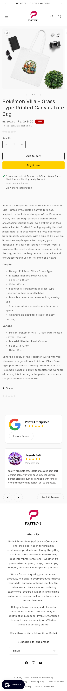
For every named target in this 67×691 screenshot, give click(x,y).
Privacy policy (38, 682)
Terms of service (56, 682)
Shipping (6, 126)
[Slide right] (40, 94)
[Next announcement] (61, 3)
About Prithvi (49, 633)
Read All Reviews (50, 497)
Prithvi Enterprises (37, 422)
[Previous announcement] (6, 3)
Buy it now (33, 165)
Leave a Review (21, 436)
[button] (6, 16)
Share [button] (9, 388)
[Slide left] (26, 94)
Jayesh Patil (33, 455)
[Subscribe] (54, 650)
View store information (19, 187)
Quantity (6, 138)
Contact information (44, 687)
